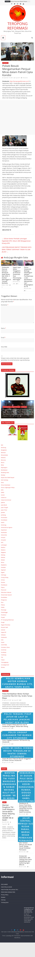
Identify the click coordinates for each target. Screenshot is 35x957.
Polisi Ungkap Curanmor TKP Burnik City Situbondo (16, 741)
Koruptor (3, 540)
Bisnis (2, 462)
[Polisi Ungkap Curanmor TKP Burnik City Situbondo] (17, 732)
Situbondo (5, 63)
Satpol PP (3, 632)
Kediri (2, 522)
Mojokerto (4, 565)
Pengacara (4, 600)
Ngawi (2, 572)
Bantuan (3, 452)
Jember (3, 512)
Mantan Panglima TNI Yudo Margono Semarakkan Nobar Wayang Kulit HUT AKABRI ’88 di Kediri (8, 812)
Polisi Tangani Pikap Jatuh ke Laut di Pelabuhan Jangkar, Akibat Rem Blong (15, 725)
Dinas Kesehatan (5, 485)
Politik (2, 607)
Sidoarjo (3, 635)
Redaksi (3, 897)
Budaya (3, 475)
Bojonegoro (4, 467)
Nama (3, 328)
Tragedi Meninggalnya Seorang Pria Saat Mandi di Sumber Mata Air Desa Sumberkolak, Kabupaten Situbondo (18, 411)
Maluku (3, 557)
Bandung (3, 447)
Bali (2, 445)
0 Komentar (25, 77)
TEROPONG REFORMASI (17, 26)
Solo (2, 640)
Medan (3, 560)
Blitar (2, 465)
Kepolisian (4, 530)
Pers (2, 602)
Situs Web (4, 347)
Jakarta (3, 502)
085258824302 (28, 911)
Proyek (3, 617)
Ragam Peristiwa (16, 407)
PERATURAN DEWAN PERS (8, 892)
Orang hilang (4, 577)
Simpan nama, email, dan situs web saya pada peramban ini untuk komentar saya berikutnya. (15, 359)
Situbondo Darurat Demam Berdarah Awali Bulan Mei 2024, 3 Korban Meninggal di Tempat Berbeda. (6, 275)
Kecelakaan (4, 520)
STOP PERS (4, 645)
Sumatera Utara (5, 647)
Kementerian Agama (6, 527)
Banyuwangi (4, 455)
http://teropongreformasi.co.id (19, 81)
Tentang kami (4, 902)
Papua (2, 587)
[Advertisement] (17, 117)
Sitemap (3, 900)
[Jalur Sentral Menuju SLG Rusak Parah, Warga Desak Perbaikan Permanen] (25, 817)
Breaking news (7, 407)
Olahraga (3, 575)
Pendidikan (4, 597)
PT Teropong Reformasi (7, 620)
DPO (2, 490)
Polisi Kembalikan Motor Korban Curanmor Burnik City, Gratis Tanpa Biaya (17, 695)
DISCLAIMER (4, 884)
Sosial (2, 642)
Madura (3, 550)
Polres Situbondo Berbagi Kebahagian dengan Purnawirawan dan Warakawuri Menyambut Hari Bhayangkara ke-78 (28, 276)
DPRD (2, 492)
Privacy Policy (4, 894)
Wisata (3, 667)
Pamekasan (4, 585)
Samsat (3, 630)
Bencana (3, 460)
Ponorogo (3, 610)
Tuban (3, 660)
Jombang (3, 515)
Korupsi (3, 537)
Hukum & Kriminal (6, 500)
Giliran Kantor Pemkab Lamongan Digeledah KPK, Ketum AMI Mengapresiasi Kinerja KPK (16, 241)
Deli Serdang (4, 480)
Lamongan (4, 545)
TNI (2, 657)
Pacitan (3, 582)
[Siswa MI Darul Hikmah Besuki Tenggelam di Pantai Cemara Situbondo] (17, 747)
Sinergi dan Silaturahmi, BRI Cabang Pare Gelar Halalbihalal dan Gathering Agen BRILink (25, 860)
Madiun (3, 547)
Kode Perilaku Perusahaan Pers (9, 889)
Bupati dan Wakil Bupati (7, 477)
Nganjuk (3, 570)
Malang (3, 555)
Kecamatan (4, 517)
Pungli (2, 622)
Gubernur (3, 497)
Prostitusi (3, 615)
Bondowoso (4, 470)
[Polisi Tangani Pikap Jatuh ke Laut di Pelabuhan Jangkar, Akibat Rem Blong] (17, 713)
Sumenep (3, 650)
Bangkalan (4, 450)
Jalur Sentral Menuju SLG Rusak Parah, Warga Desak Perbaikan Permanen (25, 846)
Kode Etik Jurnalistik (6, 887)
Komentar (4, 305)
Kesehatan (4, 532)
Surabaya (3, 652)
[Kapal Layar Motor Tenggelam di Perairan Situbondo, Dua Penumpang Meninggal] (17, 261)
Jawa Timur (4, 510)
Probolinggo (4, 612)
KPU (2, 542)
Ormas (3, 580)
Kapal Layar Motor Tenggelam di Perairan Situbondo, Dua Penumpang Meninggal (17, 273)
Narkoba (3, 567)
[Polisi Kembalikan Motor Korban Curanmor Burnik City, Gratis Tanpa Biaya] (17, 678)
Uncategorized (5, 665)
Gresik (2, 495)
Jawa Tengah (4, 507)
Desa (2, 482)
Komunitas (4, 535)
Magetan (3, 552)
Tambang (3, 655)
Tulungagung (4, 662)
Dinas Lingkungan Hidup (7, 487)
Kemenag (3, 525)
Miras (2, 562)
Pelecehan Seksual (6, 592)
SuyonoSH (17, 77)
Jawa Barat (4, 505)
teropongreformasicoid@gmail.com (29, 908)
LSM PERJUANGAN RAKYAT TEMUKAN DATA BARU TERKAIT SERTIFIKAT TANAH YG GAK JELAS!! (16, 249)
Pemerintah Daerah (6, 595)
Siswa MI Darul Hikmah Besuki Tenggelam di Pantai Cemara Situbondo (16, 759)
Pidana (3, 605)
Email (3, 337)
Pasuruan (3, 590)
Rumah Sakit (4, 627)
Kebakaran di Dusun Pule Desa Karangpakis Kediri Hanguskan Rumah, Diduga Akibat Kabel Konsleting (25, 807)
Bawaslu (3, 457)
